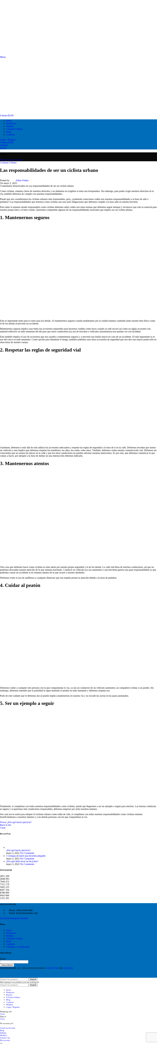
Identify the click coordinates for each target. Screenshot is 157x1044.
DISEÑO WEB (52, 968)
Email (3, 958)
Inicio (9, 930)
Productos (11, 933)
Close (3, 827)
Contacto (10, 944)
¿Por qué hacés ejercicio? (18, 850)
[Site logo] (16, 54)
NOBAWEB (68, 968)
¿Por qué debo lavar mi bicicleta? (22, 861)
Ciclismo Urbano (14, 160)
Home (3, 160)
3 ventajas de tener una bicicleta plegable (26, 856)
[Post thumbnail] (12, 847)
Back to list (5, 825)
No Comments (27, 853)
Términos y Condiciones (18, 946)
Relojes (9, 935)
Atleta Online (22, 180)
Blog (8, 941)
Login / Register (13, 1007)
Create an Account (7, 1028)
